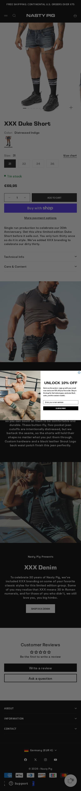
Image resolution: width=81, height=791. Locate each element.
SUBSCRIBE (61, 408)
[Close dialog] (79, 373)
